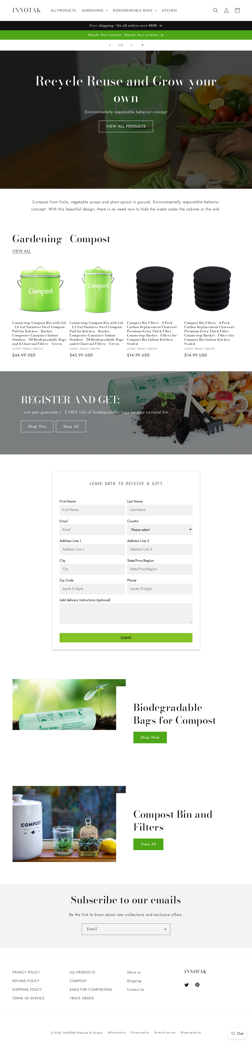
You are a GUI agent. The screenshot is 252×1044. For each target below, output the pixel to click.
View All (148, 844)
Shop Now (150, 737)
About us (134, 972)
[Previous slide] (109, 45)
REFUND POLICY (26, 980)
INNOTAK (69, 1033)
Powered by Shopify (90, 1033)
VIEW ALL (21, 251)
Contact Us (135, 989)
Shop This (37, 426)
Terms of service (164, 1032)
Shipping (134, 980)
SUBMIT (126, 637)
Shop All (71, 426)
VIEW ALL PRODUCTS (126, 126)
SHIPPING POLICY (27, 989)
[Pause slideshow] (142, 45)
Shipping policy (191, 1032)
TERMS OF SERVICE (28, 998)
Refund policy (117, 1032)
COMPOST (78, 980)
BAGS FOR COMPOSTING (91, 989)
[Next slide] (131, 45)
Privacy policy (140, 1032)
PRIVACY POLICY (26, 972)
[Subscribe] (164, 929)
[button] (94, 10)
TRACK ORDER (82, 998)
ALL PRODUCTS (82, 972)
